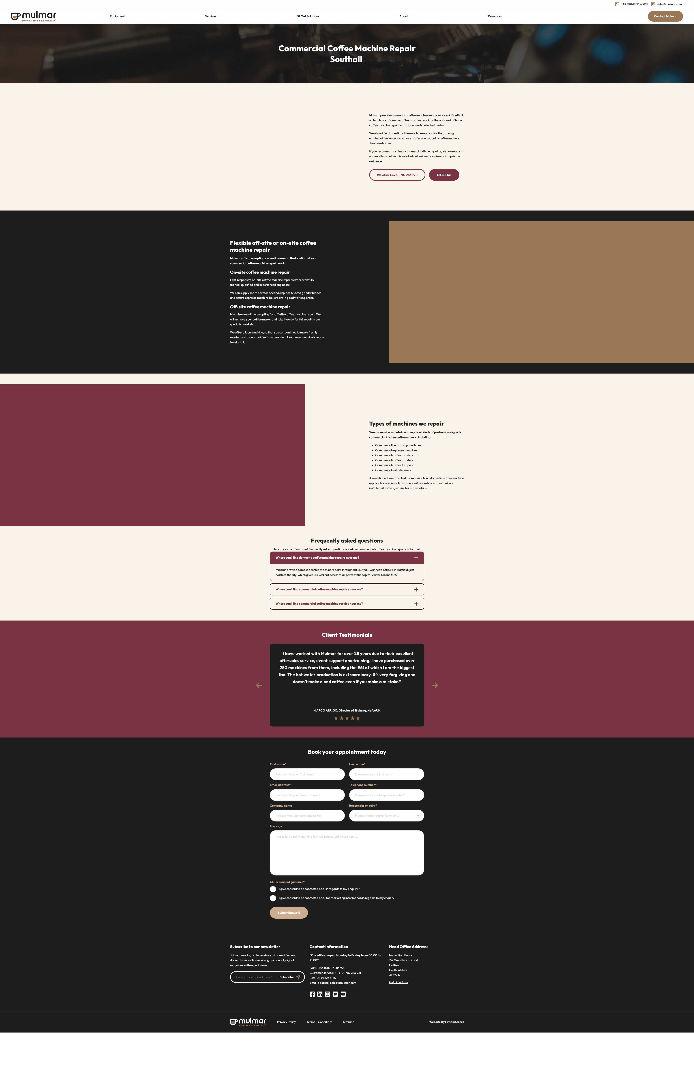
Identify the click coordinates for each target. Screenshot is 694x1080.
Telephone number (362, 785)
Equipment (117, 16)
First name (278, 764)
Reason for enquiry (363, 805)
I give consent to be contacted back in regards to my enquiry (319, 889)
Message (276, 826)
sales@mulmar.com (669, 4)
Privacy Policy (286, 1022)
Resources (495, 16)
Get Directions (398, 982)
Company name (281, 805)
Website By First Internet (446, 1022)
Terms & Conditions (319, 1022)
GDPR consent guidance (287, 882)
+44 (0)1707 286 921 (348, 973)
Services (210, 16)
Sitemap (348, 1022)
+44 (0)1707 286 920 (634, 4)
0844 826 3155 (326, 978)
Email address (280, 785)
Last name (357, 764)
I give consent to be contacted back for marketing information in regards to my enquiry (336, 898)
